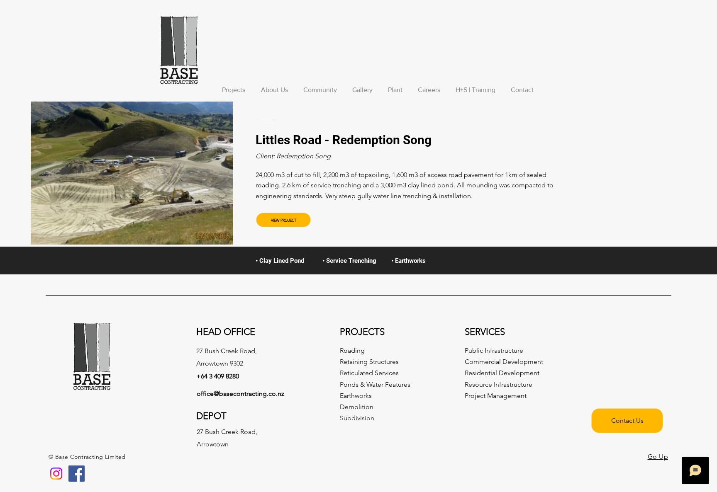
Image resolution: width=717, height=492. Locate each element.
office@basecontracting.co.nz (240, 393)
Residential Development (502, 373)
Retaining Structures (369, 362)
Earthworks (356, 396)
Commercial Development (504, 362)
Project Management (496, 396)
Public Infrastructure (494, 350)
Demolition (356, 407)
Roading (352, 350)
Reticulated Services (369, 373)
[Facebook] (76, 473)
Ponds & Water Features (375, 384)
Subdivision (357, 418)
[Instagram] (56, 473)
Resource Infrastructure (498, 384)
